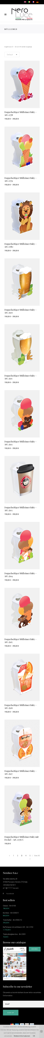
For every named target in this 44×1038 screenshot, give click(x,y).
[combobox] (11, 54)
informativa (8, 996)
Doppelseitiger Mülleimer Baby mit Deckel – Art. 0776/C (21, 838)
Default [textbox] (10, 55)
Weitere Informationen (22, 1036)
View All (37, 856)
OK (34, 1036)
